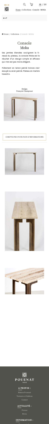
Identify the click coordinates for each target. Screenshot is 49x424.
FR (40, 5)
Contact (24, 400)
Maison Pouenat (24, 392)
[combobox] (40, 4)
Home (18, 10)
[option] (45, 4)
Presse (24, 410)
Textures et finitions (25, 396)
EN (45, 5)
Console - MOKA (39, 10)
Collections (26, 10)
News (24, 414)
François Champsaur (24, 91)
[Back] (5, 17)
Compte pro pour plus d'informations (25, 137)
